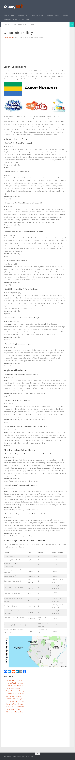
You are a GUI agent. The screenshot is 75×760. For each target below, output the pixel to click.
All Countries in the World (11, 20)
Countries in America (53, 15)
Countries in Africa (9, 15)
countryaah (9, 37)
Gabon (32, 25)
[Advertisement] (35, 52)
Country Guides (23, 25)
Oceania (65, 15)
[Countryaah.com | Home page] (14, 6)
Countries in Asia (23, 15)
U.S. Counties (26, 20)
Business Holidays (10, 25)
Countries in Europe (37, 15)
